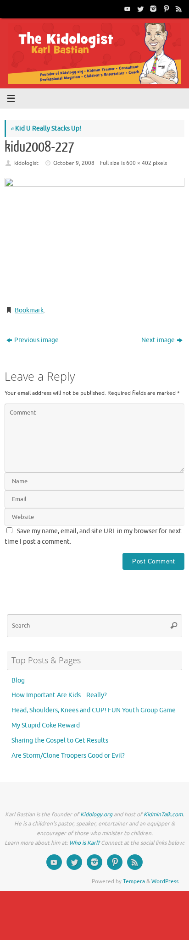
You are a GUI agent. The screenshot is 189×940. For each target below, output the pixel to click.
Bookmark (29, 310)
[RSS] (178, 8)
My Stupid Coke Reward (45, 725)
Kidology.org (96, 814)
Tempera (134, 881)
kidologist (26, 163)
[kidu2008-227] (94, 238)
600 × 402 (138, 163)
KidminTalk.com (163, 814)
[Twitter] (139, 8)
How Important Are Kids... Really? (59, 695)
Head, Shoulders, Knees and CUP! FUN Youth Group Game (93, 710)
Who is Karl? (84, 843)
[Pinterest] (165, 8)
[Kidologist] (126, 8)
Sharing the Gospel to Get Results (59, 740)
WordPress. (165, 881)
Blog (18, 680)
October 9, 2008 (73, 163)
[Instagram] (152, 8)
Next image (158, 340)
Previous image (36, 340)
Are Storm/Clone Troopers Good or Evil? (68, 756)
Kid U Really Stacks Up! (46, 128)
